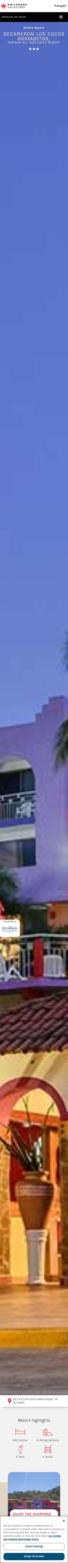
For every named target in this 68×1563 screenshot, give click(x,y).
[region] (34, 1539)
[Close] (64, 1521)
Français (60, 6)
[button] (61, 17)
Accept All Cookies (34, 1556)
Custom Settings (34, 1546)
